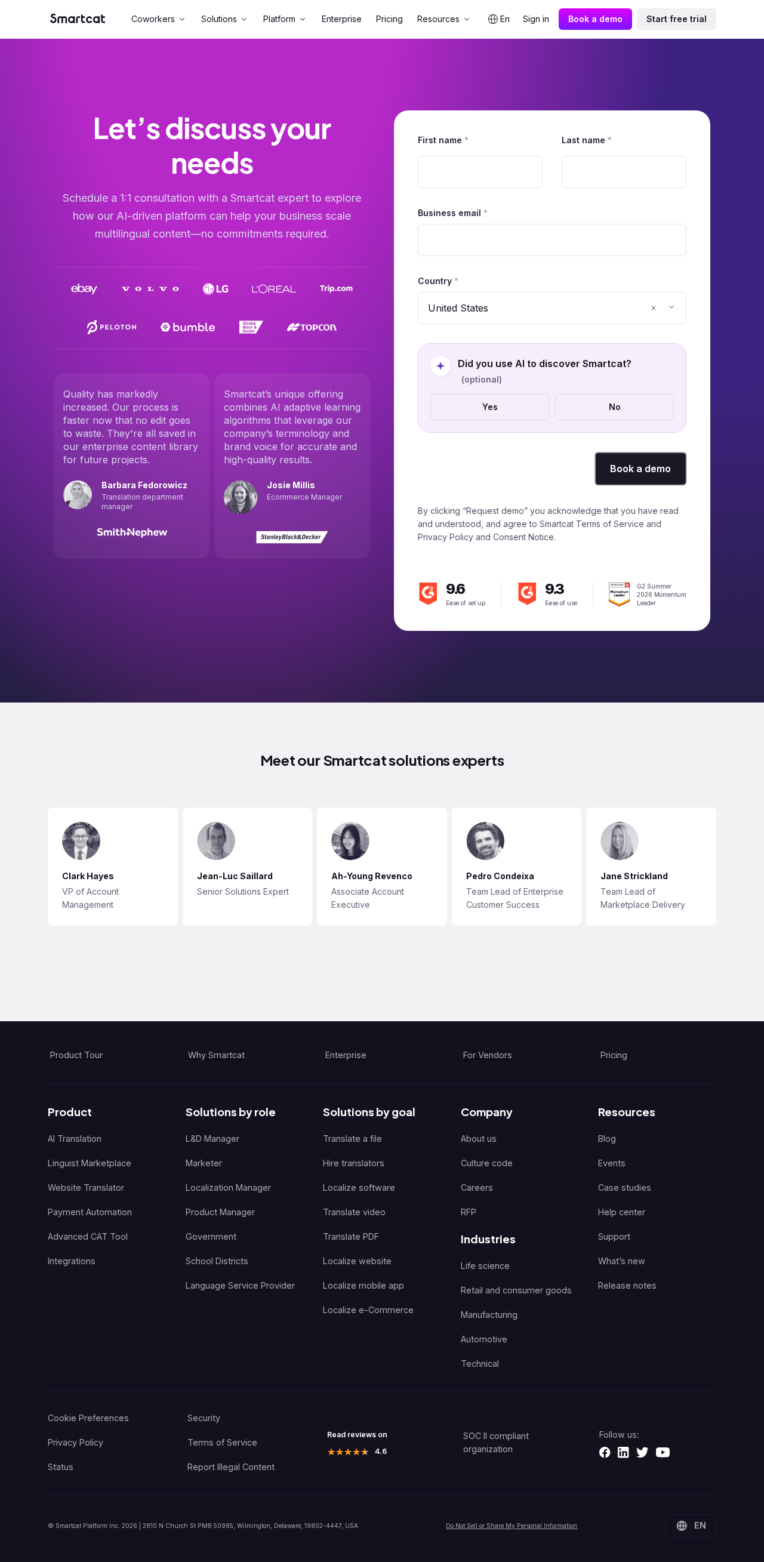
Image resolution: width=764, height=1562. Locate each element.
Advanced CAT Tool (88, 1236)
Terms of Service (222, 1442)
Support (614, 1236)
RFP (468, 1212)
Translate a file (352, 1138)
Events (612, 1163)
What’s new (621, 1261)
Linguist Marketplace (89, 1163)
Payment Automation (90, 1212)
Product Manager (220, 1212)
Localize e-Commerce (368, 1310)
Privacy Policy (75, 1442)
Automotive (484, 1339)
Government (211, 1236)
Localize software (359, 1187)
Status (60, 1467)
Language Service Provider (240, 1285)
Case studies (624, 1187)
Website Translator (86, 1187)
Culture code (487, 1163)
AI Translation (74, 1138)
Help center (621, 1212)
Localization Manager (228, 1187)
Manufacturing (489, 1315)
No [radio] (615, 407)
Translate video (354, 1212)
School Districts (217, 1261)
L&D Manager (212, 1138)
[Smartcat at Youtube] (663, 1452)
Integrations (72, 1261)
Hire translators (353, 1163)
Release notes (627, 1285)
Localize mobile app (363, 1285)
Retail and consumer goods (516, 1290)
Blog (607, 1138)
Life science (485, 1266)
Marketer (204, 1163)
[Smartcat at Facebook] (604, 1452)
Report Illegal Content (231, 1467)
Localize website (357, 1261)
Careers (477, 1187)
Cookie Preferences (88, 1418)
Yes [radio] (490, 407)
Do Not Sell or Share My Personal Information (511, 1525)
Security (203, 1418)
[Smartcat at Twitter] (642, 1452)
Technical (480, 1363)
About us (479, 1138)
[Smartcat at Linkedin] (623, 1452)
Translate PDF (351, 1236)
